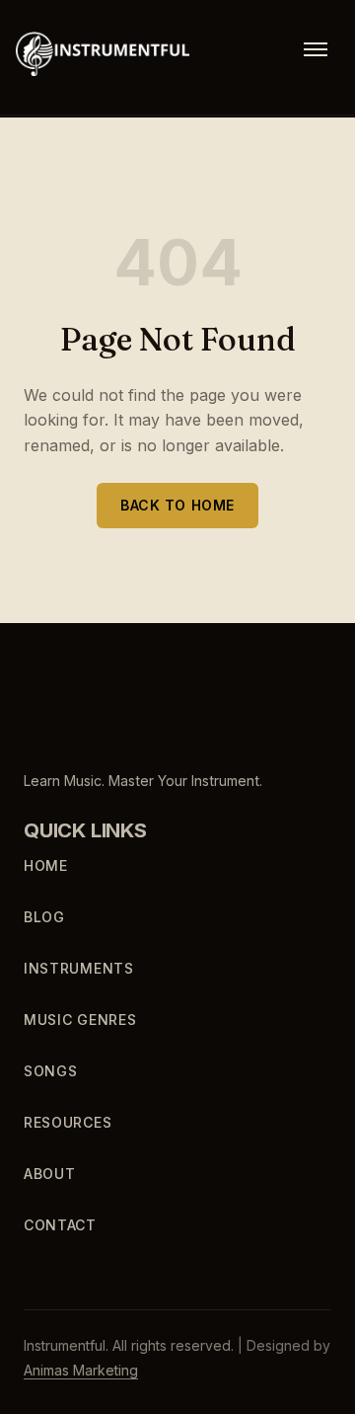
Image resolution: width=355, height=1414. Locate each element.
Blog (44, 916)
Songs (51, 1070)
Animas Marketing (81, 1370)
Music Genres (80, 1019)
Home (46, 865)
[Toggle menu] (315, 49)
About (50, 1173)
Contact (60, 1225)
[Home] (96, 710)
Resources (67, 1122)
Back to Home (177, 504)
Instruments (79, 968)
